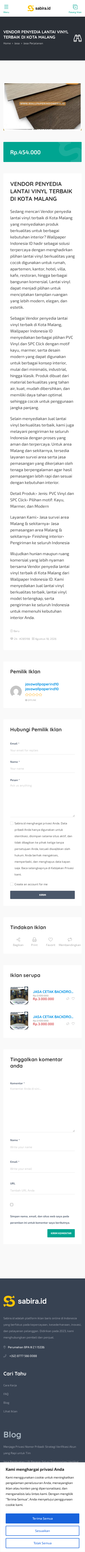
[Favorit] (73, 998)
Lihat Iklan (10, 1411)
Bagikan (18, 945)
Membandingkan (70, 945)
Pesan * (15, 779)
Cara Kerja (10, 1385)
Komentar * (17, 1083)
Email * (14, 743)
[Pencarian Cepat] (78, 38)
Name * (15, 761)
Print (34, 945)
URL (12, 1183)
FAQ (6, 1394)
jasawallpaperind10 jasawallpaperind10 (42, 686)
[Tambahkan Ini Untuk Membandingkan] (68, 998)
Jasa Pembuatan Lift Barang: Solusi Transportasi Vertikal (41, 1461)
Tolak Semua (43, 1543)
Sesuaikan (42, 1531)
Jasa (17, 43)
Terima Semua (42, 1518)
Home (7, 43)
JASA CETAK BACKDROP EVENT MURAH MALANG (54, 991)
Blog (6, 1402)
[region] (42, 1507)
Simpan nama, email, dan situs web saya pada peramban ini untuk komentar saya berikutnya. (40, 1219)
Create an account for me (31, 884)
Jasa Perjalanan (33, 43)
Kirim (42, 894)
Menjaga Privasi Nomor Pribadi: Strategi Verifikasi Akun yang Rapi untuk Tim (39, 1450)
